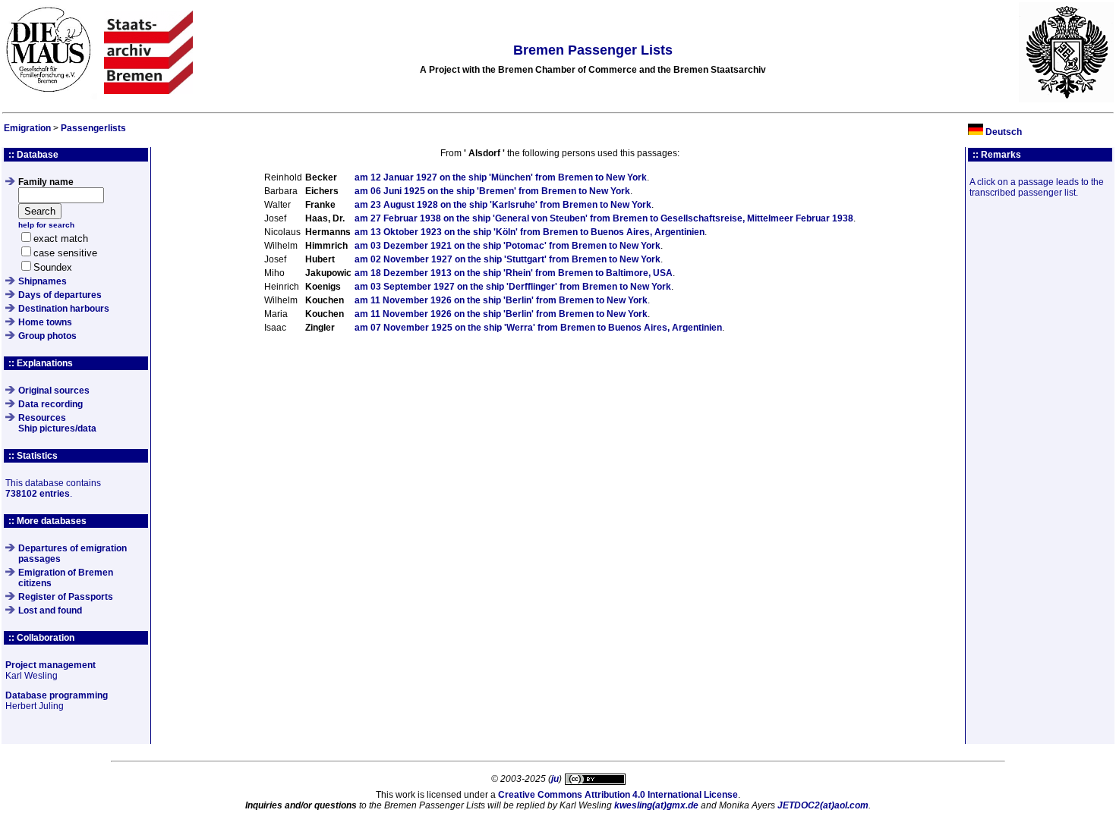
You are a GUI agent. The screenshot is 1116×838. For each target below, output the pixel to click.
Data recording (50, 404)
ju (555, 779)
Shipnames (42, 281)
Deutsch (1003, 132)
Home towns (45, 322)
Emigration (27, 128)
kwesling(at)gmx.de (656, 805)
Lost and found (50, 610)
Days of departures (60, 295)
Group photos (47, 336)
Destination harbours (63, 308)
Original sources (54, 390)
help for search (46, 225)
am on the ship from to (501, 177)
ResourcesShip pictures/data (57, 423)
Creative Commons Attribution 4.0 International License (618, 794)
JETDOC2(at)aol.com (823, 805)
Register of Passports (65, 597)
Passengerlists (93, 128)
